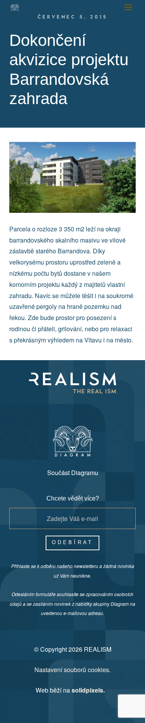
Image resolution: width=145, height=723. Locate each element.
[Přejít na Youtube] (82, 407)
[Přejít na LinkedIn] (100, 407)
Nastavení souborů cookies (71, 669)
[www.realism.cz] (14, 7)
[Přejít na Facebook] (45, 407)
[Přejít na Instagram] (63, 407)
